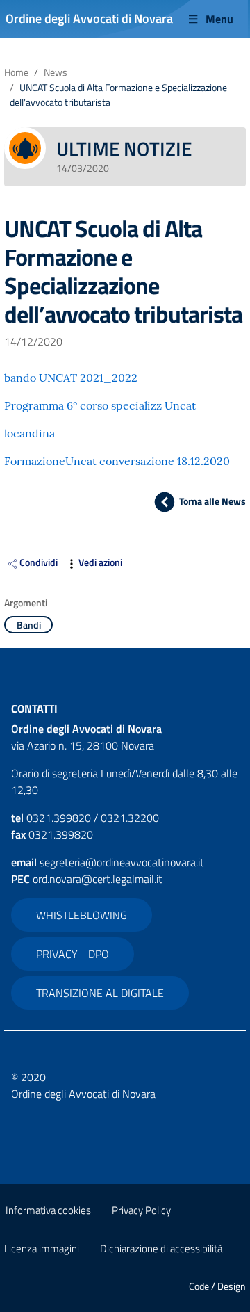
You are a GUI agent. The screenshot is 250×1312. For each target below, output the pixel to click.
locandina (29, 433)
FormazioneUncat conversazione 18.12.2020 (117, 461)
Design (231, 1286)
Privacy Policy (141, 1210)
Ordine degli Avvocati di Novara (89, 18)
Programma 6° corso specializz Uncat (100, 405)
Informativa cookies (48, 1210)
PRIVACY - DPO (72, 954)
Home (16, 72)
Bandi (29, 624)
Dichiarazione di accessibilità (161, 1248)
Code (199, 1286)
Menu (219, 18)
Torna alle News (212, 501)
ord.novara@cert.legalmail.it (97, 878)
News (55, 72)
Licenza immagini (41, 1248)
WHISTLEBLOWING (81, 915)
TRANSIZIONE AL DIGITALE (100, 993)
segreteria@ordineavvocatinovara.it (122, 862)
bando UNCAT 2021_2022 (71, 377)
